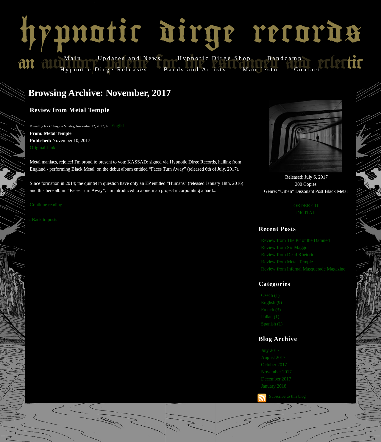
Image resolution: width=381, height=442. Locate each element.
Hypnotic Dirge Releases (104, 69)
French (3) (271, 309)
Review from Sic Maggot (285, 247)
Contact (307, 69)
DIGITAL (306, 212)
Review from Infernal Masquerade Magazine (303, 268)
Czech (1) (270, 295)
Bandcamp (284, 58)
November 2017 (276, 371)
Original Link (42, 147)
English (118, 125)
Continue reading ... (48, 204)
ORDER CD (305, 205)
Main (73, 58)
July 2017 (270, 350)
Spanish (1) (271, 323)
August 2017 (273, 357)
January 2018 (273, 385)
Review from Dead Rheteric (287, 254)
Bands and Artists (195, 69)
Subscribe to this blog (287, 396)
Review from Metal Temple (70, 109)
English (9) (271, 302)
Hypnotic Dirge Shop (214, 58)
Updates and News (129, 58)
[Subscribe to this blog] (262, 398)
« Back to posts (42, 219)
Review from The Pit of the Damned (295, 240)
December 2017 (276, 378)
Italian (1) (270, 316)
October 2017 (274, 364)
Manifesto (260, 69)
